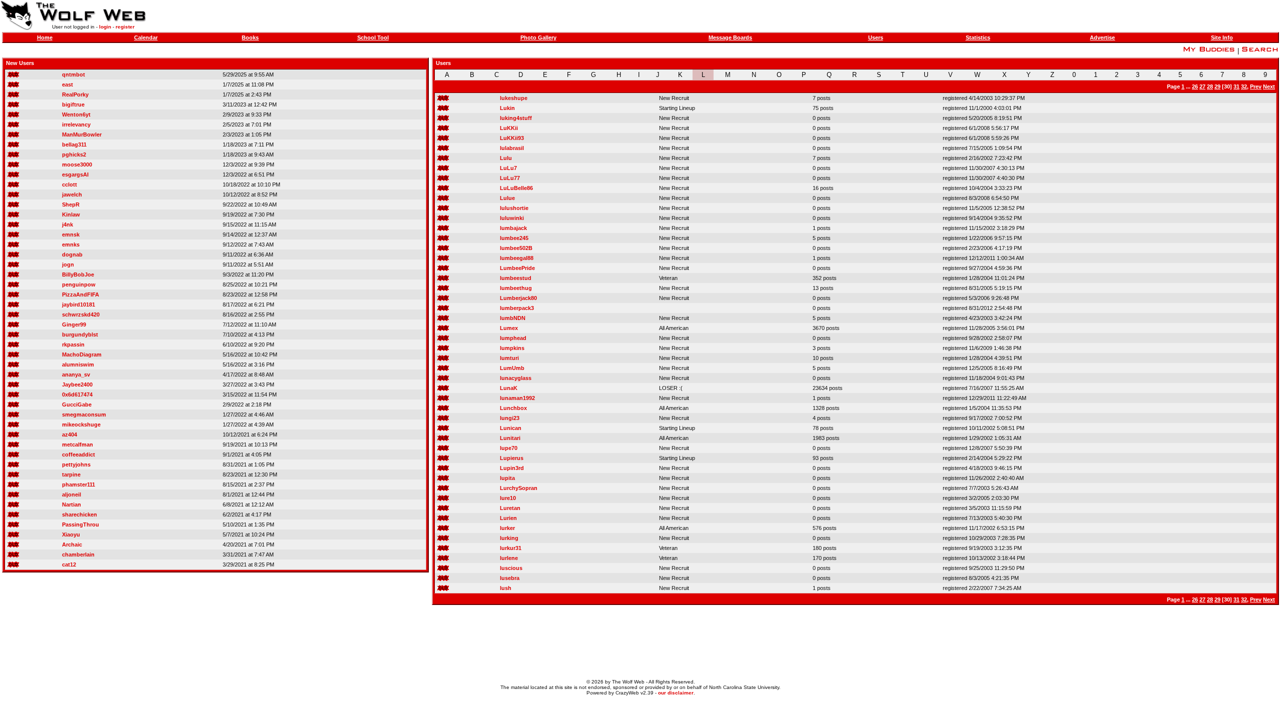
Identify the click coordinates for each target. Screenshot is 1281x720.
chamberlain (78, 555)
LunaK (508, 388)
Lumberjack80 (518, 298)
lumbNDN (512, 318)
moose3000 (77, 165)
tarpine (71, 475)
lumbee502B (516, 248)
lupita (507, 478)
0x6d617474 (77, 395)
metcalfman (77, 445)
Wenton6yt (76, 115)
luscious (511, 568)
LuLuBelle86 (516, 188)
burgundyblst (80, 335)
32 (1244, 87)
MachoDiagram (82, 355)
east (67, 85)
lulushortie (514, 208)
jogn (68, 265)
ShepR (71, 205)
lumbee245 (514, 238)
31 (1236, 87)
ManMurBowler (82, 135)
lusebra (509, 578)
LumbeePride (517, 268)
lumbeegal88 (516, 258)
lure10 (508, 498)
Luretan (510, 508)
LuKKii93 (512, 138)
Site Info (1222, 37)
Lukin (507, 108)
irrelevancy (76, 125)
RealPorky (75, 95)
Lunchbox (513, 408)
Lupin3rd (512, 468)
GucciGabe (77, 405)
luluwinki (512, 218)
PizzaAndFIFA (80, 295)
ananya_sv (76, 375)
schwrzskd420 (81, 315)
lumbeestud (515, 278)
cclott (69, 185)
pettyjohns (76, 465)
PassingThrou (80, 525)
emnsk (71, 235)
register (125, 27)
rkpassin (73, 345)
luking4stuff (516, 118)
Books (250, 37)
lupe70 (508, 448)
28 (1210, 87)
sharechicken (79, 515)
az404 (69, 435)
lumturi (509, 358)
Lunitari (510, 438)
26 (1195, 87)
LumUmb (512, 368)
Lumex (509, 328)
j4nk (67, 225)
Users (875, 37)
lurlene (509, 558)
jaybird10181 (78, 305)
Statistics (978, 37)
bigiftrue (73, 105)
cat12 (69, 565)
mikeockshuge (81, 425)
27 (1202, 87)
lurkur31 (510, 548)
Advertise (1102, 37)
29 (1217, 87)
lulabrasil (512, 148)
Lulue (507, 198)
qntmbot (73, 75)
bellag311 (74, 145)
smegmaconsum (84, 415)
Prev (1255, 87)
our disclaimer (676, 693)
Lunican (510, 428)
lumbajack (513, 228)
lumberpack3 (517, 308)
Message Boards (730, 37)
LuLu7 (508, 168)
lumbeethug (516, 288)
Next (1269, 87)
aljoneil (71, 495)
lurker (507, 528)
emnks (71, 245)
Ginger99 (74, 325)
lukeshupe (513, 98)
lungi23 (509, 418)
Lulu (506, 158)
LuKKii (509, 128)
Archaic (72, 545)
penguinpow (79, 285)
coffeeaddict (78, 455)
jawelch (72, 195)
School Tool (373, 37)
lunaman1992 (517, 398)
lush (505, 588)
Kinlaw (71, 215)
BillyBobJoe (78, 275)
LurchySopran (518, 488)
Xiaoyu (71, 535)
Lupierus (511, 458)
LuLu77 (510, 178)
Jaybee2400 (77, 385)
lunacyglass (515, 378)
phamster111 (78, 485)
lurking (509, 538)
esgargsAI (75, 175)
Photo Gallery (538, 37)
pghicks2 (74, 155)
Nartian (71, 505)
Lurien (508, 518)
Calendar (146, 37)
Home (45, 37)
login (105, 27)
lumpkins (512, 348)
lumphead (513, 338)
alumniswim (78, 365)
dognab (72, 255)
